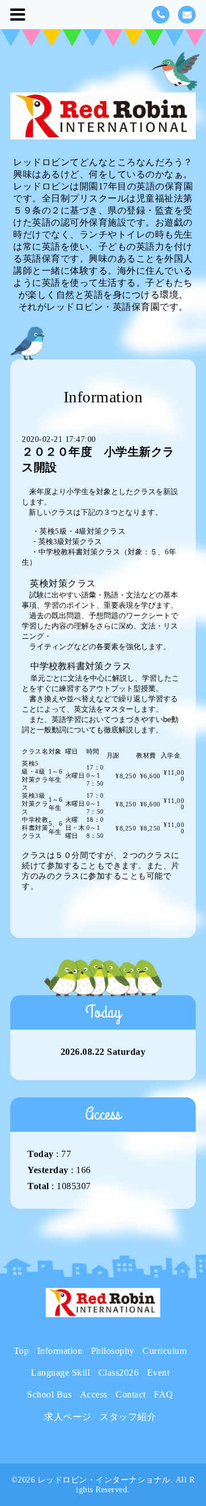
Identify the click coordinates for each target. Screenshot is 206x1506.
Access (94, 1394)
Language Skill (60, 1372)
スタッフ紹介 (128, 1417)
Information (60, 1351)
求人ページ (68, 1417)
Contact (131, 1394)
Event (158, 1372)
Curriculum (164, 1351)
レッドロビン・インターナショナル (104, 1480)
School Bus (49, 1394)
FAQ (163, 1394)
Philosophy (112, 1351)
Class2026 (118, 1372)
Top (21, 1351)
